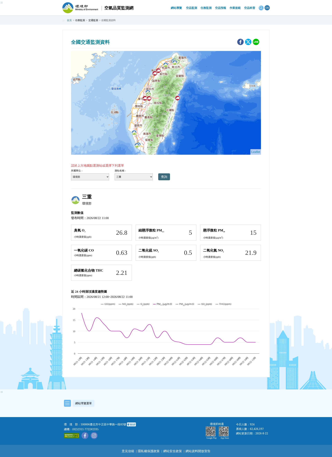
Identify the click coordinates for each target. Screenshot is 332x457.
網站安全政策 (172, 451)
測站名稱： (121, 170)
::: (2, 2)
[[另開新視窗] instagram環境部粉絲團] (94, 435)
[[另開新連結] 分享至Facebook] (240, 42)
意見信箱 (128, 451)
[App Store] (224, 431)
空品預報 (220, 8)
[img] (165, 64)
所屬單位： (77, 170)
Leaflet (255, 151)
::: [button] (2, 391)
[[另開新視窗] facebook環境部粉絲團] (84, 435)
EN (267, 7)
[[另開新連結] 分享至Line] (256, 42)
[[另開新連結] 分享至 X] (248, 42)
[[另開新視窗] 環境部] (80, 8)
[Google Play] (211, 431)
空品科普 (249, 8)
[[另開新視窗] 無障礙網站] (72, 435)
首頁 (69, 20)
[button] (78, 403)
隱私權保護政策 (149, 451)
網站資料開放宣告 (198, 451)
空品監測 (191, 8)
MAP (132, 424)
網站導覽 (176, 8)
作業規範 (235, 8)
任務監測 (206, 8)
